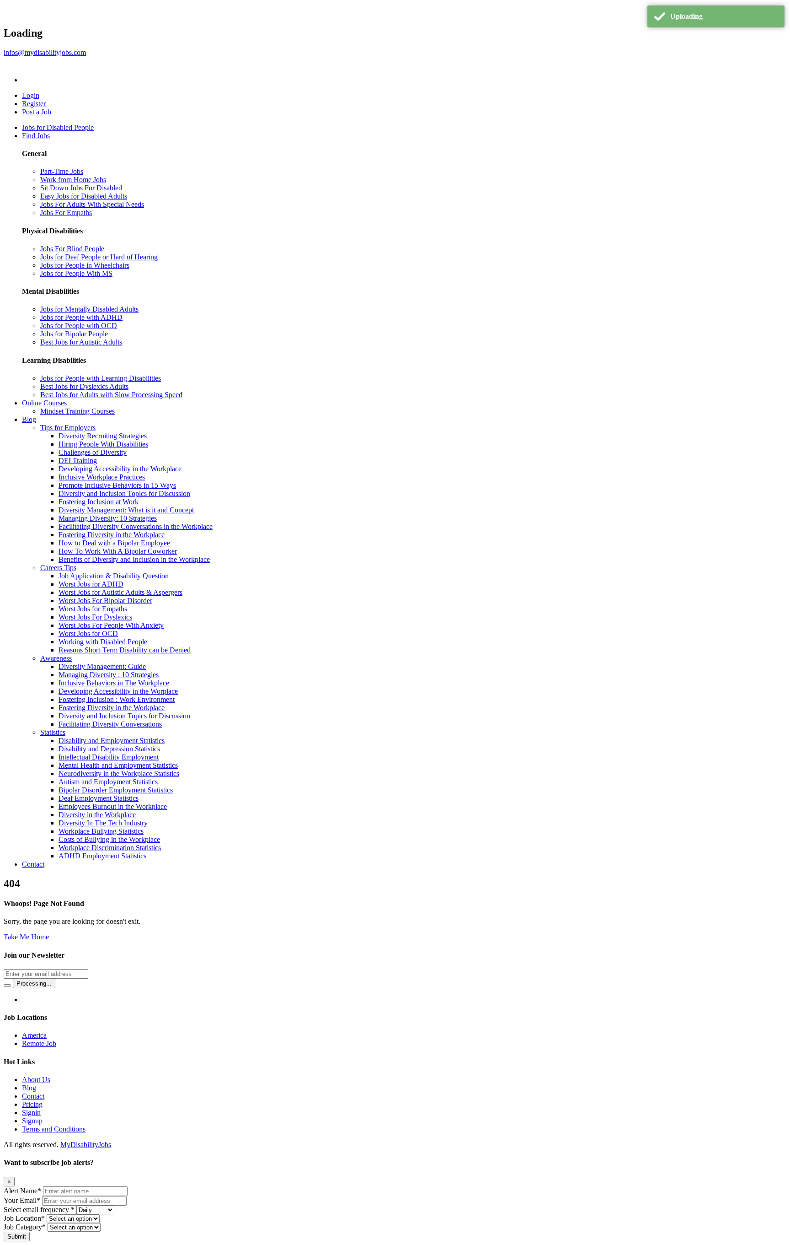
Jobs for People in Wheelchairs (84, 265)
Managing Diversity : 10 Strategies (109, 675)
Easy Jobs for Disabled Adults (83, 196)
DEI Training (78, 460)
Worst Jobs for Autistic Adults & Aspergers (120, 592)
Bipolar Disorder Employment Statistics (116, 790)
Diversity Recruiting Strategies (103, 436)
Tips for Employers (68, 427)
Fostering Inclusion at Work (99, 502)
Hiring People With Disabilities (103, 444)
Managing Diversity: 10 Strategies (108, 518)
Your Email (22, 1200)
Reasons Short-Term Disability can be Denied (125, 650)
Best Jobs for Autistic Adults (81, 342)
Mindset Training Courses (77, 411)
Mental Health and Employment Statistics (118, 765)
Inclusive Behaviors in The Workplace (114, 683)
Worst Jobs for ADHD (91, 584)
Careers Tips (58, 567)
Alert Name (22, 1191)
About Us (36, 1079)
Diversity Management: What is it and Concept (126, 510)
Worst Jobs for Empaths (93, 609)
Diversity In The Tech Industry (103, 823)
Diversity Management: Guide (102, 666)
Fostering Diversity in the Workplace (112, 535)
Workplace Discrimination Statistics (110, 848)
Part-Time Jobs (61, 171)
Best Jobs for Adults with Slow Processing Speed (111, 395)
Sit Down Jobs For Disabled (81, 188)
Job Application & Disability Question (114, 576)
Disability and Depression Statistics (109, 749)
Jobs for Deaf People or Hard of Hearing (99, 257)
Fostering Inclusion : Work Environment (117, 699)
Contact (33, 864)
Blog (29, 419)
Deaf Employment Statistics (99, 798)
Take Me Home (26, 937)
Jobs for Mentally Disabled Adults (89, 309)
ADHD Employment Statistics (102, 856)
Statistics (52, 732)
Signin (31, 1112)
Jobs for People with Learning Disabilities (100, 378)
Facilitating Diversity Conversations (110, 724)
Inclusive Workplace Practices (102, 477)
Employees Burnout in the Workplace (113, 806)
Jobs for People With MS (76, 273)
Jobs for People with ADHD (81, 317)
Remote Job (39, 1043)
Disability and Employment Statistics (112, 740)
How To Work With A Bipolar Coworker (118, 551)
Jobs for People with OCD (78, 325)
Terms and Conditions (53, 1129)
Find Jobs (36, 136)
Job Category (25, 1227)
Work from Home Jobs (73, 179)
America (34, 1035)
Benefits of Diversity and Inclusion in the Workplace (134, 559)
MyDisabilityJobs (85, 1144)
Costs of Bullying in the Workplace (109, 839)
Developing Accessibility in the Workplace (120, 469)
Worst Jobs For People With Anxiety (111, 625)
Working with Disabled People (103, 642)
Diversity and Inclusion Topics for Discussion (124, 493)
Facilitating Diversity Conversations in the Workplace (136, 526)
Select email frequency (39, 1209)
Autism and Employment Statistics (108, 782)
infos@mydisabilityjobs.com (45, 52)
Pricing (32, 1104)
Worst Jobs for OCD (88, 633)
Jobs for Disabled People (58, 127)
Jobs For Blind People (72, 249)
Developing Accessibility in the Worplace (118, 691)
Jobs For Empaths (66, 212)
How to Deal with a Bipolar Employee (114, 543)
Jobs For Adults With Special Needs (92, 204)
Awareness (56, 658)
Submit (16, 1236)
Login (30, 95)
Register (34, 104)
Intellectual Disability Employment (109, 757)
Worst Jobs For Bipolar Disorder (105, 600)
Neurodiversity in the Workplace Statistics (119, 773)
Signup (32, 1121)
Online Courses (44, 403)
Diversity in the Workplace (97, 815)
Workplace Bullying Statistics (101, 831)
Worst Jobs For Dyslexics (95, 617)
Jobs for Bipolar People (74, 334)
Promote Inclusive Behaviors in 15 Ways (117, 485)
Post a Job (36, 112)
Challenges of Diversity (93, 452)
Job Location (24, 1218)
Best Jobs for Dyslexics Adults (84, 386)
